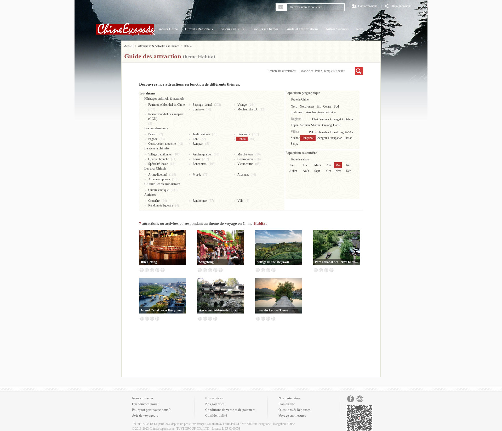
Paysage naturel (202, 105)
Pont (195, 139)
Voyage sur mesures (292, 415)
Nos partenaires (289, 398)
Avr (328, 165)
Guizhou (347, 119)
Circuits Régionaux (199, 29)
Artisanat (243, 174)
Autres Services (337, 29)
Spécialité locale (158, 164)
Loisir (196, 159)
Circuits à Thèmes (265, 29)
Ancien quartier (202, 154)
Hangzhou (307, 138)
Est (319, 106)
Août (306, 171)
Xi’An (349, 132)
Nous (359, 29)
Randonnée (200, 201)
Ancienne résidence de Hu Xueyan (220, 310)
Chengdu (321, 138)
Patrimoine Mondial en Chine (166, 105)
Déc (348, 171)
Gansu (337, 125)
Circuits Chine (167, 29)
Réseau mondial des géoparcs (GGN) (166, 116)
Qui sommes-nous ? (145, 404)
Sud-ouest (297, 112)
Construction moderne (162, 143)
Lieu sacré (243, 134)
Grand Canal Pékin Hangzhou (161, 310)
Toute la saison (300, 159)
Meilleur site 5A (247, 109)
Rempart (198, 143)
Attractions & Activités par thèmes (158, 45)
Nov (338, 171)
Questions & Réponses (294, 410)
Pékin (312, 132)
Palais (152, 134)
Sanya (294, 143)
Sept (317, 171)
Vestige (242, 105)
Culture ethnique (158, 190)
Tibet (315, 119)
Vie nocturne (245, 164)
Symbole (198, 109)
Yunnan (324, 119)
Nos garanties (214, 404)
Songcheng (206, 262)
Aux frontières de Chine (321, 112)
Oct (328, 171)
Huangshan (335, 138)
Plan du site (286, 404)
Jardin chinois (201, 134)
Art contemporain (159, 179)
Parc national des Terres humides (336, 262)
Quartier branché (158, 159)
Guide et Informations (302, 29)
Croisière (153, 201)
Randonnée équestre (160, 205)
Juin (348, 165)
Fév (305, 165)
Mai (337, 165)
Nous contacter (142, 398)
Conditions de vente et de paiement (230, 410)
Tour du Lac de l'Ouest (272, 310)
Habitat (241, 139)
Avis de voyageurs (145, 415)
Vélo (240, 201)
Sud (336, 106)
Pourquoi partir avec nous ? (151, 410)
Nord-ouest (307, 106)
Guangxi (335, 119)
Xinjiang (326, 125)
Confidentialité (216, 415)
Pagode (152, 139)
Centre (327, 106)
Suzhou (295, 138)
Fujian (295, 125)
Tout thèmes (147, 93)
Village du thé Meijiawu (273, 262)
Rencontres (200, 164)
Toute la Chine (300, 99)
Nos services (214, 398)
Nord (294, 106)
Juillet (293, 171)
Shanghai (323, 132)
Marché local (245, 154)
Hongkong (337, 132)
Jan (291, 165)
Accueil (128, 45)
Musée (197, 174)
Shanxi (315, 125)
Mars (317, 165)
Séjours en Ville (232, 29)
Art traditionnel (157, 174)
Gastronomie (245, 159)
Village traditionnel (160, 154)
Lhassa (348, 138)
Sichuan (305, 125)
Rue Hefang (149, 262)
